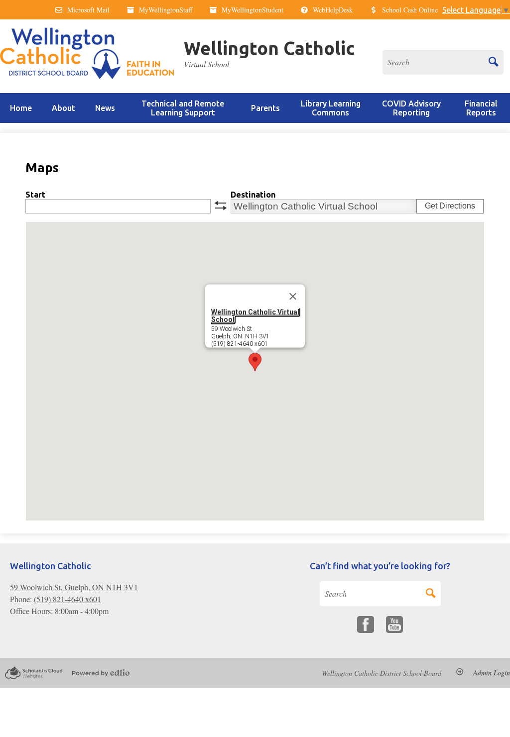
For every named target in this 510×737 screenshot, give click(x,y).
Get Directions (450, 206)
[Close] (293, 297)
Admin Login (491, 672)
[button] (63, 108)
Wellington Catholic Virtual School (255, 315)
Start (35, 194)
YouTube (394, 624)
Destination (253, 194)
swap (221, 205)
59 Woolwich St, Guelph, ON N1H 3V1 (74, 587)
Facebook (365, 624)
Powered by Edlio (100, 673)
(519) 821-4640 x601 (67, 599)
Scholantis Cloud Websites (33, 673)
